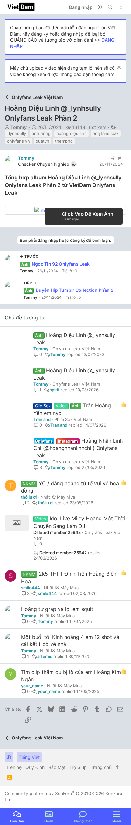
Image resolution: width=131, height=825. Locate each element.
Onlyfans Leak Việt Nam (76, 348)
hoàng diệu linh (71, 133)
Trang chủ (101, 767)
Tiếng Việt (29, 757)
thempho (64, 140)
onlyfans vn (18, 140)
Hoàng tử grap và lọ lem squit (57, 609)
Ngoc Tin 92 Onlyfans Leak (55, 264)
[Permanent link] (20, 193)
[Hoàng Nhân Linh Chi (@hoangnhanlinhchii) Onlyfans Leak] (17, 445)
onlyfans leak (106, 133)
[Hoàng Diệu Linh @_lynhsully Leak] (17, 339)
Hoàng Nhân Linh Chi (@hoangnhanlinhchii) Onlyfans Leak (78, 447)
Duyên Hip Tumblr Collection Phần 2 (69, 290)
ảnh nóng (41, 133)
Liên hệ (14, 767)
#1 (120, 158)
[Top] (118, 767)
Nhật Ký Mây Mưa (57, 497)
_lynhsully (16, 133)
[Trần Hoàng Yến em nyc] (17, 410)
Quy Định (35, 767)
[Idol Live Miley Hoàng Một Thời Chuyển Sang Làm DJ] (17, 523)
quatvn (42, 140)
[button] (100, 7)
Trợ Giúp (78, 767)
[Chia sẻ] (112, 158)
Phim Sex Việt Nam (73, 419)
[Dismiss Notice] (118, 68)
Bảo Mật (57, 767)
